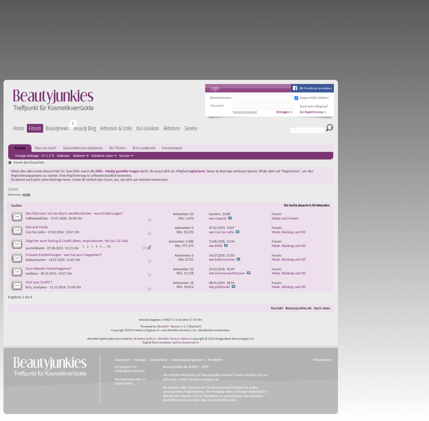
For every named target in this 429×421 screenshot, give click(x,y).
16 (191, 283)
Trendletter (215, 360)
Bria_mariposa (36, 287)
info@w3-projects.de (204, 379)
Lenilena (32, 274)
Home (19, 128)
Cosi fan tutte (35, 232)
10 (191, 214)
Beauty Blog (85, 128)
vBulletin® (163, 326)
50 (109, 246)
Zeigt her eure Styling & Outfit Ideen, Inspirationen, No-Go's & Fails (77, 241)
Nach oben (322, 308)
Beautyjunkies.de (298, 308)
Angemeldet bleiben (314, 98)
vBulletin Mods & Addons (174, 339)
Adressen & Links (116, 128)
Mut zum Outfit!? (39, 282)
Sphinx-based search (185, 342)
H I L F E (48, 155)
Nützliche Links (102, 155)
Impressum (123, 360)
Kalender (63, 155)
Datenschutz (158, 360)
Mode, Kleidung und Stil (289, 232)
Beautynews (57, 128)
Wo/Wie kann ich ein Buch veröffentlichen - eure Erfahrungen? (74, 213)
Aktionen (79, 155)
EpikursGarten (36, 260)
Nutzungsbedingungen (187, 360)
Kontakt (277, 308)
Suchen (124, 155)
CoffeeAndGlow (37, 218)
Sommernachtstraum (230, 273)
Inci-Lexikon (147, 128)
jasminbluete (35, 248)
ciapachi (220, 218)
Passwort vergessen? (245, 112)
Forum (35, 128)
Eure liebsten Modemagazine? (49, 269)
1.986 (189, 241)
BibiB (218, 246)
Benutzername (220, 98)
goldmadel (222, 287)
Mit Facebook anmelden (315, 88)
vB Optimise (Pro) (144, 339)
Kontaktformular (225, 400)
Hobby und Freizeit (285, 218)
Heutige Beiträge (27, 155)
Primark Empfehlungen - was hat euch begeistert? (64, 255)
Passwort (217, 106)
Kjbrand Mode (37, 227)
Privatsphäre (322, 360)
